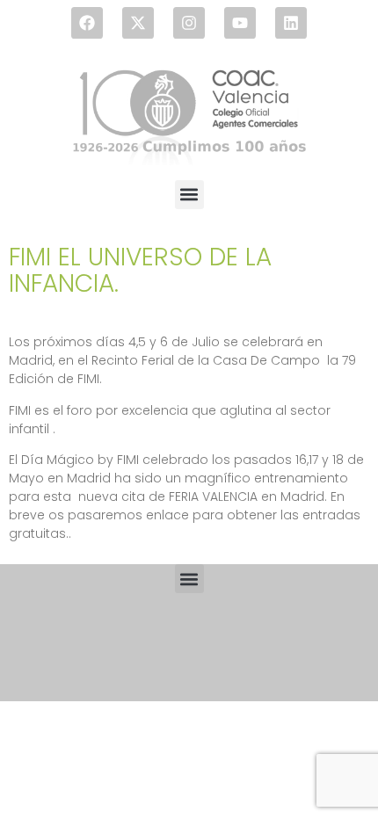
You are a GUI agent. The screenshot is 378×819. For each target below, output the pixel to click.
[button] (189, 194)
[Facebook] (87, 23)
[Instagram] (189, 23)
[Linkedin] (291, 23)
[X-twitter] (138, 23)
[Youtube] (240, 23)
